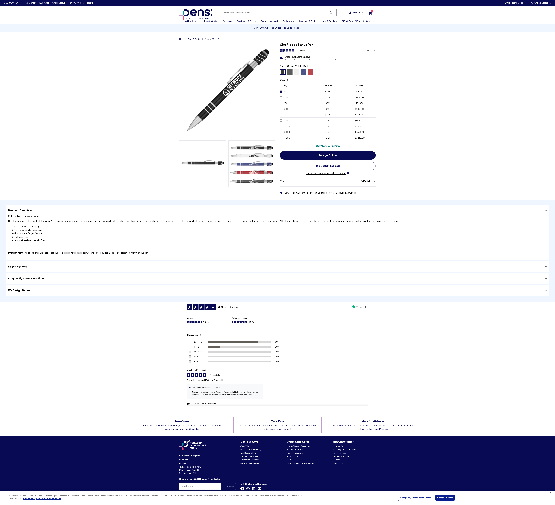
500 (286, 109)
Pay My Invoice (76, 2)
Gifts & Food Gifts (351, 21)
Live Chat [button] (44, 2)
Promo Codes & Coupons (298, 446)
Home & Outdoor (329, 21)
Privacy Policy (30, 498)
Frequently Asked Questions (26, 278)
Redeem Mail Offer (341, 456)
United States (541, 2)
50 (285, 91)
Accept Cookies (445, 497)
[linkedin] (254, 488)
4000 (287, 138)
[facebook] (242, 488)
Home (182, 39)
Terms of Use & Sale (249, 456)
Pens (207, 39)
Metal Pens (217, 39)
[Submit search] (331, 13)
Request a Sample (295, 453)
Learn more (351, 192)
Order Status (58, 2)
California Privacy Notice (49, 498)
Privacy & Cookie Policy (250, 449)
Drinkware (227, 21)
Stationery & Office (246, 21)
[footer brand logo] (192, 445)
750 (286, 114)
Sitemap (336, 459)
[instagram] (248, 488)
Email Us (183, 463)
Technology (288, 21)
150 (286, 103)
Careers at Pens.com (249, 459)
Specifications (17, 266)
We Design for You (20, 290)
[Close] (550, 492)
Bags (263, 21)
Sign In (356, 12)
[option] (303, 72)
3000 (287, 132)
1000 (286, 120)
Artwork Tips (292, 456)
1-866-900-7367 (11, 2)
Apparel (274, 21)
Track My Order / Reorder (344, 449)
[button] (192, 19)
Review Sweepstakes (249, 463)
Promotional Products (296, 449)
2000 (287, 126)
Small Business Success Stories (300, 463)
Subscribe (230, 486)
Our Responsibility (248, 453)
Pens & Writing (211, 21)
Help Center (30, 2)
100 (286, 97)
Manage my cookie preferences (416, 497)
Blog (289, 459)
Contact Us (338, 463)
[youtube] (259, 488)
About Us (244, 446)
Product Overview (20, 210)
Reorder (91, 2)
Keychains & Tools (307, 21)
